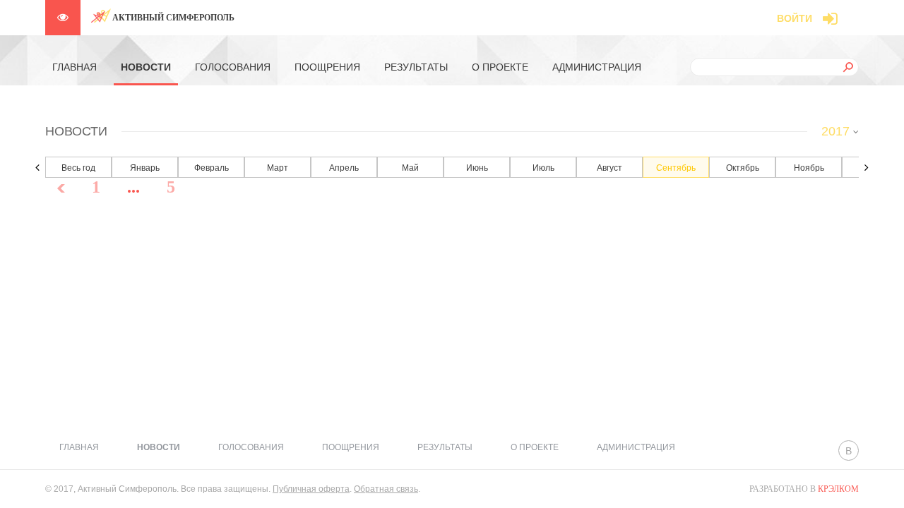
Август (609, 168)
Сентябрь (676, 168)
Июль (543, 168)
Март (277, 168)
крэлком (838, 489)
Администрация (596, 67)
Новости (146, 67)
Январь (145, 168)
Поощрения (327, 67)
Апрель (344, 168)
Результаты (416, 67)
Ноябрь (809, 168)
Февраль (211, 168)
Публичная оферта (311, 489)
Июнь (477, 168)
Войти (794, 18)
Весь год (78, 168)
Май (410, 168)
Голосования (232, 67)
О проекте (500, 67)
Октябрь (742, 168)
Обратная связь (386, 489)
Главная (74, 67)
